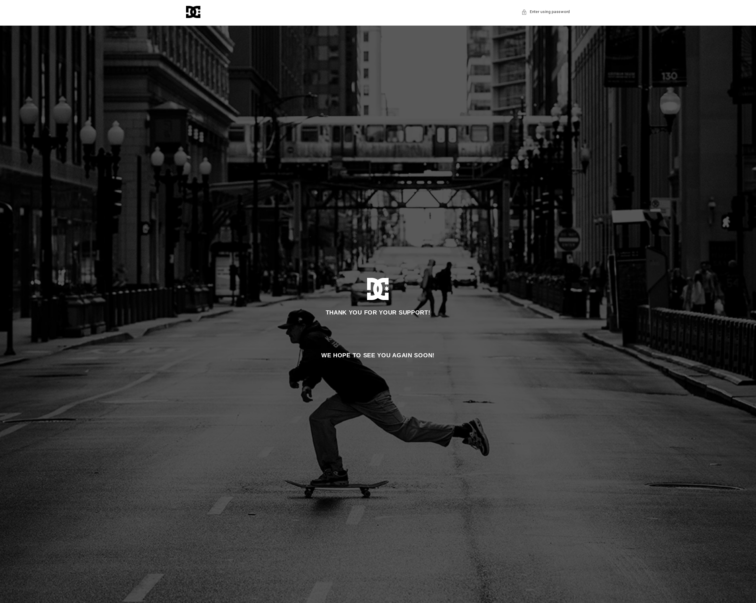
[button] (546, 12)
